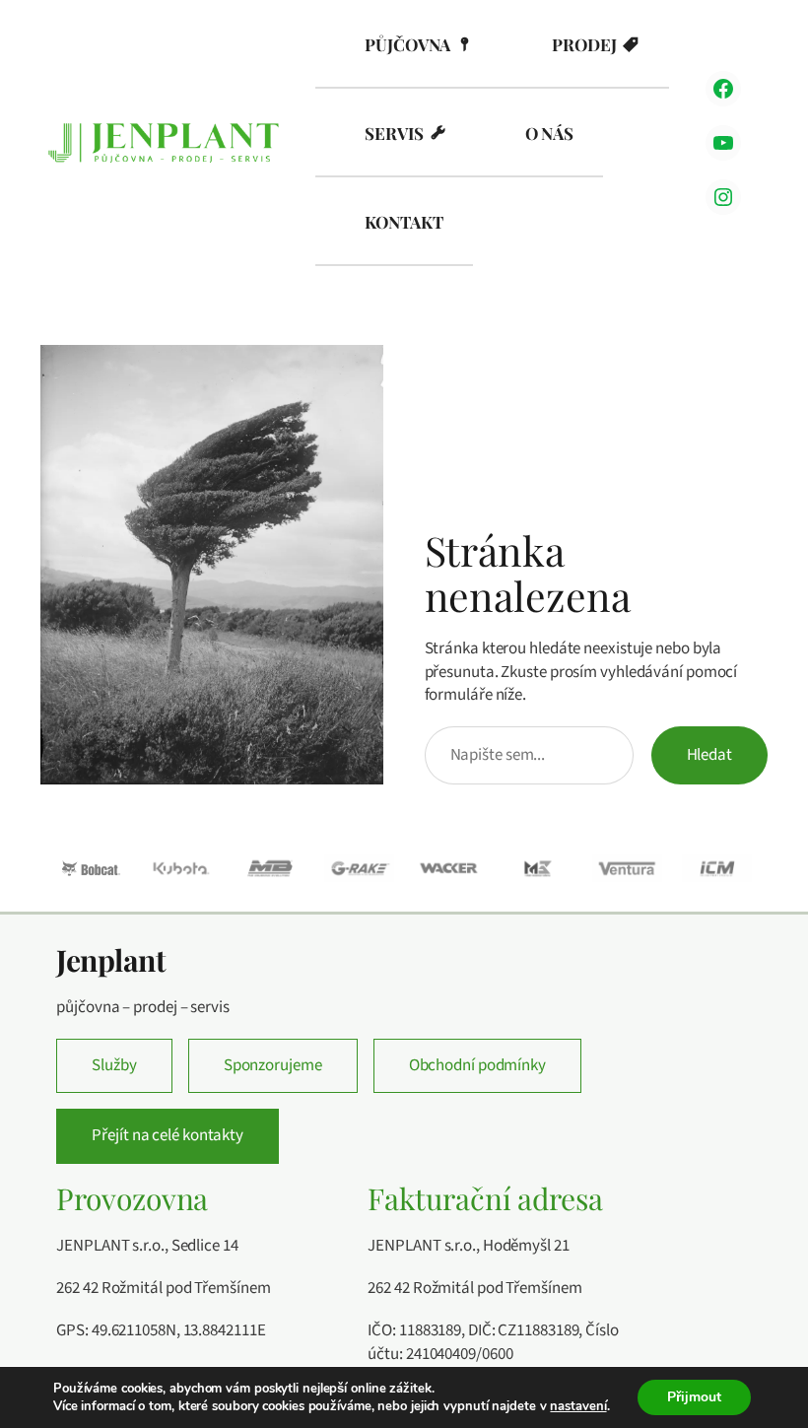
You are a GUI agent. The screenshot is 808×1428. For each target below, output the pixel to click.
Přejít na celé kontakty (167, 1135)
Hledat (709, 755)
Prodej (584, 44)
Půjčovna (407, 44)
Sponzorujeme (273, 1065)
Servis (394, 133)
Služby (114, 1065)
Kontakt (403, 222)
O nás (549, 133)
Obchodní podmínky (477, 1065)
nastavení (578, 1406)
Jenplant (111, 960)
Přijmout (694, 1397)
